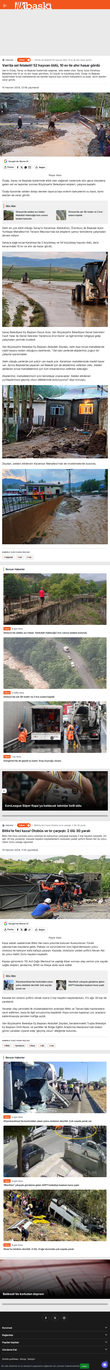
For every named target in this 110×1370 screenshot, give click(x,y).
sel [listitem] (20, 557)
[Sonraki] (105, 791)
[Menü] (5, 6)
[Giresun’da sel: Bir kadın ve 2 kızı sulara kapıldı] (81, 215)
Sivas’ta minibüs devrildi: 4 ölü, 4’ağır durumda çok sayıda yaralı (38, 1249)
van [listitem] (29, 557)
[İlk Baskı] (33, 5)
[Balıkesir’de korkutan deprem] (55, 1279)
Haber (7, 628)
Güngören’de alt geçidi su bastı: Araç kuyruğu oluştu (32, 760)
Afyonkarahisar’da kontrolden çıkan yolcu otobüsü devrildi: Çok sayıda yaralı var (47, 1121)
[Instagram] (64, 1317)
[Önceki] (4, 791)
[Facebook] (45, 1317)
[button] (28, 60)
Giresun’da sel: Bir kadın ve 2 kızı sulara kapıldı (28, 696)
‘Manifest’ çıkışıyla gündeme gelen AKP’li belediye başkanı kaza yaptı (41, 1185)
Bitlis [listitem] (7, 1045)
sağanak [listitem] (8, 557)
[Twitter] (55, 1317)
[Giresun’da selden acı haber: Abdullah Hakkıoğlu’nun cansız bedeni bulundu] (29, 215)
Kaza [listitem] (32, 1045)
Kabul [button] (84, 1366)
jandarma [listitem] (19, 1045)
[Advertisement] (55, 31)
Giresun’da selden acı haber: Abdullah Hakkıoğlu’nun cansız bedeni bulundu (45, 632)
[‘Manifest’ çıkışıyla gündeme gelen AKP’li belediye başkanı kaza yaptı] (81, 985)
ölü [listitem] (42, 1045)
